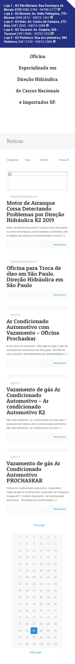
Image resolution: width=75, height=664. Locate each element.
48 (55, 583)
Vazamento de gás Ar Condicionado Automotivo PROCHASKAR (33, 472)
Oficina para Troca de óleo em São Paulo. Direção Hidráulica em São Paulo (35, 276)
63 (34, 604)
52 (41, 590)
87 (34, 630)
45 (34, 583)
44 (27, 583)
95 (48, 637)
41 (48, 577)
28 (41, 563)
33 (34, 570)
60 (55, 597)
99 (34, 644)
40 (41, 577)
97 (19, 644)
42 (55, 577)
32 (27, 570)
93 (34, 637)
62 (27, 604)
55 (19, 597)
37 (19, 577)
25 (19, 563)
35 (48, 570)
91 (19, 637)
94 (41, 637)
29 (48, 563)
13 (19, 550)
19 (19, 557)
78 (55, 617)
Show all (63, 159)
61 (19, 604)
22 (41, 557)
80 (27, 624)
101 (48, 644)
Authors (43, 159)
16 (41, 550)
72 (55, 610)
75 (34, 617)
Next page (35, 652)
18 (55, 550)
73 (19, 617)
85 (19, 630)
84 (55, 624)
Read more (60, 244)
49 (19, 590)
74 (27, 617)
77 (48, 617)
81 (34, 624)
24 (55, 557)
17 (48, 550)
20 (27, 557)
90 (55, 630)
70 (41, 610)
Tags (27, 159)
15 (34, 550)
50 (27, 590)
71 (48, 610)
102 (55, 644)
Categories (13, 159)
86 (27, 630)
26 (27, 563)
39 (34, 577)
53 (48, 590)
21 (34, 557)
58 (41, 597)
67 (19, 610)
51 (34, 590)
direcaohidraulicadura (23, 196)
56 (27, 597)
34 (41, 570)
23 (48, 557)
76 (41, 617)
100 (41, 644)
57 (34, 597)
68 (27, 610)
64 (41, 604)
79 (19, 624)
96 (55, 637)
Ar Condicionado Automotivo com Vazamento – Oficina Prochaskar (33, 330)
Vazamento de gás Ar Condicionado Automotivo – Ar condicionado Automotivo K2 (33, 401)
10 (41, 543)
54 (55, 590)
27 (34, 563)
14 (27, 550)
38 (27, 577)
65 (48, 604)
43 (19, 583)
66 (55, 604)
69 (34, 610)
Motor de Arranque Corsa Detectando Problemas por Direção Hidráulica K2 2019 (35, 211)
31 (19, 570)
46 (41, 583)
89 (48, 630)
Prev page (39, 525)
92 (27, 637)
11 (48, 543)
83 (48, 624)
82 (41, 624)
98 (27, 644)
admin (14, 314)
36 (55, 570)
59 (48, 597)
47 (48, 583)
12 (55, 543)
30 (55, 563)
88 (41, 630)
